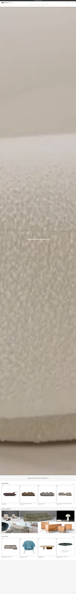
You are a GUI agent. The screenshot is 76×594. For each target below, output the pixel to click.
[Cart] (74, 3)
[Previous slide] (3, 494)
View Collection (38, 242)
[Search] (70, 3)
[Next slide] (18, 494)
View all (73, 483)
